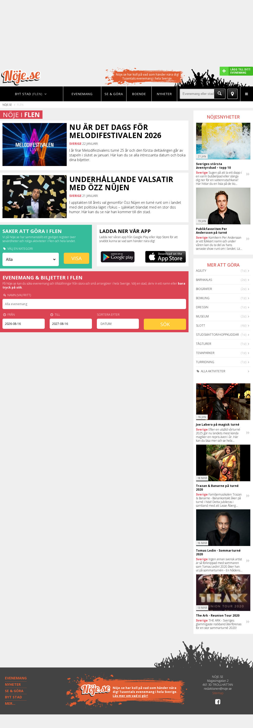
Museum (202, 316)
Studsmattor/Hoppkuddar (217, 335)
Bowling (203, 298)
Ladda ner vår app (125, 231)
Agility (201, 271)
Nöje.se (7, 104)
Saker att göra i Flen (32, 231)
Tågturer (203, 344)
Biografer (204, 289)
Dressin (202, 307)
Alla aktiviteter (212, 371)
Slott (200, 325)
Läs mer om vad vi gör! (130, 696)
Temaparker (205, 353)
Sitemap (217, 693)
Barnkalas (204, 280)
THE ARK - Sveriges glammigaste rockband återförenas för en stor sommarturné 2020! (218, 624)
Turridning (205, 362)
